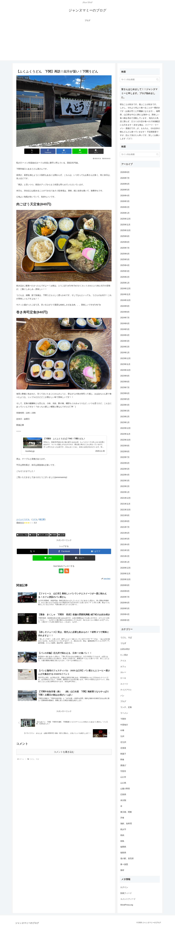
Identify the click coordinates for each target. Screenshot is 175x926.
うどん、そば (23, 535)
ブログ (33, 535)
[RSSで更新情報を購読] (66, 570)
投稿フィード (126, 893)
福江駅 (42, 519)
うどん (35, 519)
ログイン (124, 887)
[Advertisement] (87, 43)
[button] (96, 151)
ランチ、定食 (44, 535)
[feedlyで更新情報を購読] (61, 570)
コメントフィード (128, 899)
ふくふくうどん (23, 519)
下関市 (54, 535)
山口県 (62, 535)
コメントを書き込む (64, 752)
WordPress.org (126, 905)
